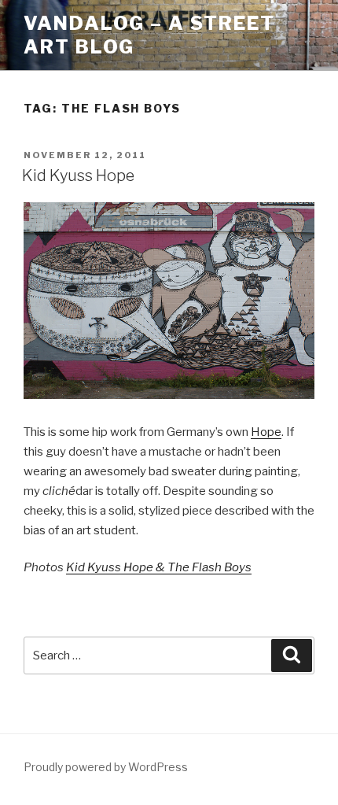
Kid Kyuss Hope (78, 175)
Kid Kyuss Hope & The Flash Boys (159, 567)
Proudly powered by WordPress (106, 767)
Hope (266, 432)
